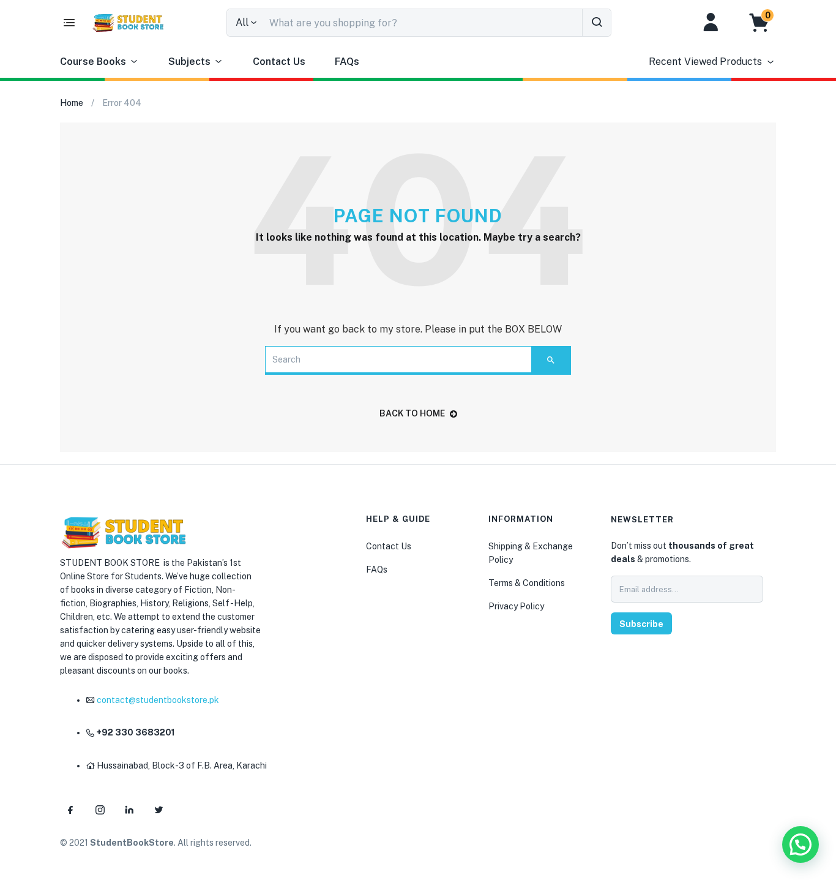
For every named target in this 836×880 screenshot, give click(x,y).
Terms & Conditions (526, 583)
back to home (412, 413)
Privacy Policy (516, 606)
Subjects (189, 61)
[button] (765, 22)
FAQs (347, 61)
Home (71, 103)
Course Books (93, 61)
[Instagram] (99, 809)
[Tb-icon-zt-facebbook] (70, 809)
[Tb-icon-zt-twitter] (158, 809)
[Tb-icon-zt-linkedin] (129, 809)
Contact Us (279, 61)
